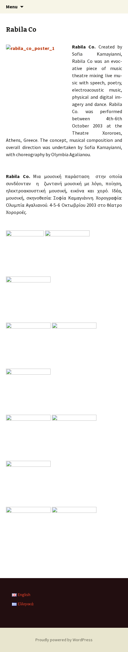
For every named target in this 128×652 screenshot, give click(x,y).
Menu (12, 7)
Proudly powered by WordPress (64, 639)
